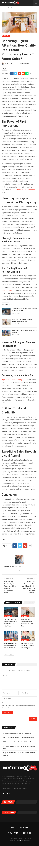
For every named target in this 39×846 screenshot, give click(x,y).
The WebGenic (28, 840)
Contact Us (23, 827)
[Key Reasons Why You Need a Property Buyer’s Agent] (28, 636)
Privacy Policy (13, 832)
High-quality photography (12, 379)
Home (13, 827)
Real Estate (5, 35)
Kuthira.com (27, 838)
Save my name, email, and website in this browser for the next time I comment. (18, 707)
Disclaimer (27, 832)
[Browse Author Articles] (19, 559)
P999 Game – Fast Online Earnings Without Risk (17, 742)
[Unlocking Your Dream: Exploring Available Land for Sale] (6, 322)
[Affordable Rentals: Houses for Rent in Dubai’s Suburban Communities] (6, 333)
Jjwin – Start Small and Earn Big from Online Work (18, 737)
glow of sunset (7, 290)
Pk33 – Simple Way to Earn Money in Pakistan (16, 733)
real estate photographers (25, 190)
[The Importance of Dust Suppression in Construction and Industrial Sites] (6, 311)
